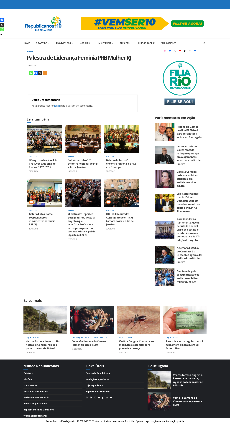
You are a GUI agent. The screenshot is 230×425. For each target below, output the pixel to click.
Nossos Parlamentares (35, 391)
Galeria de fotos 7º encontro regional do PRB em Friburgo (121, 139)
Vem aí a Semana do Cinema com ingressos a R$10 (92, 320)
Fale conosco (168, 43)
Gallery (30, 51)
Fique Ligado (32, 337)
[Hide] (1, 34)
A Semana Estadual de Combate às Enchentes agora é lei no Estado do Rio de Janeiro (164, 255)
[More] (45, 73)
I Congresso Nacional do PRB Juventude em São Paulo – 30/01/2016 (44, 139)
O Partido (41, 43)
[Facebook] (36, 73)
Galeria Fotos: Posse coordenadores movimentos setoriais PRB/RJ (44, 193)
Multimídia (104, 43)
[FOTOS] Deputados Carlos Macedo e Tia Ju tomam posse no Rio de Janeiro (121, 193)
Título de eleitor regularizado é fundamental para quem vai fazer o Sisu (185, 320)
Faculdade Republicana (98, 373)
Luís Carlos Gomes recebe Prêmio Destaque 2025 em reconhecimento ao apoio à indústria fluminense (164, 203)
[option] (45, 333)
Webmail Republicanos (35, 415)
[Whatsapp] (31, 73)
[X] (40, 73)
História (27, 379)
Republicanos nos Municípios (38, 409)
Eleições (124, 43)
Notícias (84, 43)
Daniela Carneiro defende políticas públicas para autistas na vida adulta (164, 179)
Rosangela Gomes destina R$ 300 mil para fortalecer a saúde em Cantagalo (164, 132)
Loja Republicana (94, 385)
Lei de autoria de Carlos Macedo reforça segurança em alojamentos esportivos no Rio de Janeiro (164, 155)
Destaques (78, 337)
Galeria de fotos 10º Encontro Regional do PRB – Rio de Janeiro (83, 139)
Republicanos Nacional (98, 391)
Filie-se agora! (146, 43)
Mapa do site (30, 385)
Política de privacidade (35, 403)
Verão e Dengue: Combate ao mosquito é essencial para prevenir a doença (138, 320)
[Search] (205, 43)
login (57, 105)
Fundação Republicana (97, 379)
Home (26, 43)
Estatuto (28, 373)
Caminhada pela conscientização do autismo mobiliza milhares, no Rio (164, 277)
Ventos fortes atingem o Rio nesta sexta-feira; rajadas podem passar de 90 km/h (45, 320)
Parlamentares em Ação (36, 397)
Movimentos (63, 43)
